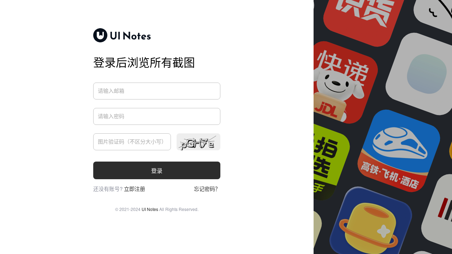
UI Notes (150, 209)
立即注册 (134, 188)
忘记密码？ (207, 188)
